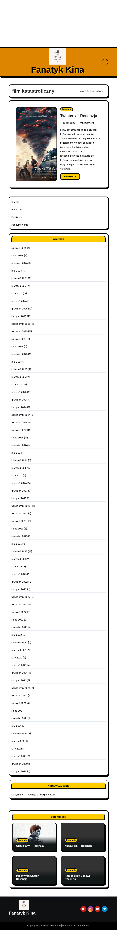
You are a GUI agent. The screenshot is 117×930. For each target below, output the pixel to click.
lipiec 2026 (17, 255)
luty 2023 (16, 566)
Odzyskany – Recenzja (23, 794)
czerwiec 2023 (19, 536)
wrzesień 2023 (19, 513)
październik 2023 (20, 506)
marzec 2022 (18, 650)
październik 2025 (20, 324)
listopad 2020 (19, 771)
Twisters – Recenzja (78, 116)
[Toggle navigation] (11, 62)
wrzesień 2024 (19, 422)
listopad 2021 (18, 680)
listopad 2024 (19, 407)
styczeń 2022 (19, 665)
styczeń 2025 (19, 392)
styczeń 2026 (19, 301)
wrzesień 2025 (19, 331)
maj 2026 (16, 270)
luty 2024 (16, 475)
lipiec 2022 (17, 619)
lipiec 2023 (17, 528)
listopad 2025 (19, 316)
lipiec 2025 (17, 346)
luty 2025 (16, 384)
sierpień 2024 (19, 430)
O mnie (15, 202)
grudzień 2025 (19, 308)
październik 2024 (20, 415)
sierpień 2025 (18, 339)
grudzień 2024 (19, 399)
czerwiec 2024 (19, 445)
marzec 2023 (18, 559)
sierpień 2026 (19, 248)
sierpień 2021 (18, 703)
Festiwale (16, 217)
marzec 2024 (18, 468)
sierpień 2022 (19, 612)
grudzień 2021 (19, 672)
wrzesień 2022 (19, 604)
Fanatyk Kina (57, 69)
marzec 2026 (18, 286)
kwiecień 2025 (19, 369)
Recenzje (66, 109)
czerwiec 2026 (19, 263)
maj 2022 (16, 635)
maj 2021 (16, 726)
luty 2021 (16, 748)
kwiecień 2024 (19, 460)
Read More (70, 176)
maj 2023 (16, 544)
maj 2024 (16, 452)
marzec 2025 (18, 377)
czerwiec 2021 (19, 718)
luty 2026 (16, 293)
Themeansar (82, 925)
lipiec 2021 (17, 710)
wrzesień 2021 (19, 695)
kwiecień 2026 (19, 278)
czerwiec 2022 (19, 627)
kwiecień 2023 (19, 551)
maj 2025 (16, 361)
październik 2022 (20, 597)
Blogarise (67, 925)
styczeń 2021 (18, 756)
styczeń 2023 (19, 574)
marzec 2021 (18, 741)
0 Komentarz (87, 123)
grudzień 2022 (19, 581)
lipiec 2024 (17, 437)
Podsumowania (19, 224)
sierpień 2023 (18, 521)
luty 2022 (16, 657)
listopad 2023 (19, 498)
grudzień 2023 (19, 490)
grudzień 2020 (19, 764)
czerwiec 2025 (19, 354)
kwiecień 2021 (19, 733)
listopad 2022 (19, 589)
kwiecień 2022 (19, 642)
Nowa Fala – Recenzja (78, 845)
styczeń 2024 (19, 483)
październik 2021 (20, 688)
